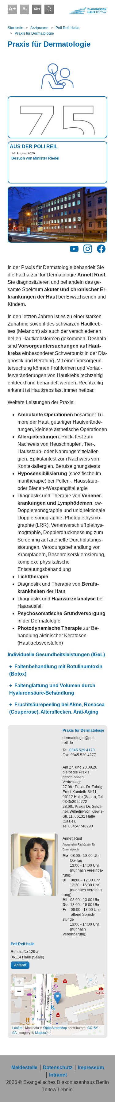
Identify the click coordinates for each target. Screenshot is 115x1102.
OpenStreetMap (55, 1027)
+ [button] (19, 982)
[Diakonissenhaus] (83, 10)
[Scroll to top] (101, 1088)
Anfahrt (20, 965)
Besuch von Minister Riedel (35, 158)
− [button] (19, 991)
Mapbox (41, 1032)
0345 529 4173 (82, 750)
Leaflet (17, 1027)
